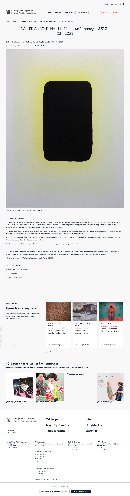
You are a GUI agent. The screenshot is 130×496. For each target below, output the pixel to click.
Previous (46, 351)
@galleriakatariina (51, 368)
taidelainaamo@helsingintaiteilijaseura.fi (49, 444)
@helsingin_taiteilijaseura (16, 368)
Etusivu (8, 21)
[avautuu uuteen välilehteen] (67, 374)
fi (104, 4)
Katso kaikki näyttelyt (14, 346)
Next (50, 351)
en (107, 4)
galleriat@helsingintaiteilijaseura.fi (80, 444)
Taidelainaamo (82, 12)
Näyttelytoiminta (54, 12)
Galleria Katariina (107, 324)
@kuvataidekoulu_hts (80, 368)
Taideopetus (68, 12)
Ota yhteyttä (117, 12)
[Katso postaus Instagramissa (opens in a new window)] (19, 387)
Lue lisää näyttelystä (55, 345)
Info (97, 12)
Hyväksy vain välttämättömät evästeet (54, 491)
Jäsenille (106, 12)
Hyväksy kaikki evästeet (81, 491)
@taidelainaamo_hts (35, 368)
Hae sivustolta (116, 4)
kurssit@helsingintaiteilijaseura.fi (18, 444)
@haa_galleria (64, 368)
